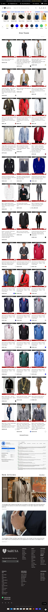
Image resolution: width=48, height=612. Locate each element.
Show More (41, 474)
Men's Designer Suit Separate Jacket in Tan (24, 89)
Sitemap (23, 552)
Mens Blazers (23, 577)
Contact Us (33, 550)
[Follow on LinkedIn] (11, 602)
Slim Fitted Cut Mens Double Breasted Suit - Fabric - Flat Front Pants (38, 263)
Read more (4, 509)
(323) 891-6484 (7, 599)
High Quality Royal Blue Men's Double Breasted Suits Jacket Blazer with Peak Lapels (39, 177)
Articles (32, 565)
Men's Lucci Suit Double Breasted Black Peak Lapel (23, 232)
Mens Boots (43, 550)
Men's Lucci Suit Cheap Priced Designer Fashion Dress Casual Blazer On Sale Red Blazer (24, 119)
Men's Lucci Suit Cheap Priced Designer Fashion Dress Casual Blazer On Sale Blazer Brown (9, 119)
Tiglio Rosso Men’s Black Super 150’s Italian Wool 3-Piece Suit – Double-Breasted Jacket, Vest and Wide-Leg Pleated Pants (24, 61)
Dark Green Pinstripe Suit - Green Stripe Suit (8, 60)
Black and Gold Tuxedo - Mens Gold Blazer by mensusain (24, 397)
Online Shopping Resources (24, 557)
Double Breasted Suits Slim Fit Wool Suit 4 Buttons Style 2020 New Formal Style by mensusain (39, 233)
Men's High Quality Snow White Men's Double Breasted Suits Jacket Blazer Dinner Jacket (9, 205)
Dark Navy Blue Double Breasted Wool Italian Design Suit (23, 204)
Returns (23, 550)
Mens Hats (42, 573)
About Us (33, 554)
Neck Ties (42, 576)
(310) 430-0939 (7, 597)
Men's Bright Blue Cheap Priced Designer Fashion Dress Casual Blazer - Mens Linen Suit (23, 147)
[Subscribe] (17, 561)
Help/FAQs (33, 567)
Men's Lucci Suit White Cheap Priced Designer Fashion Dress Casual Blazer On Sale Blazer (38, 90)
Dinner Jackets (24, 574)
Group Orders (33, 564)
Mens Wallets (43, 578)
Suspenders (43, 577)
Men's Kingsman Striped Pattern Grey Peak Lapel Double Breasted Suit (37, 204)
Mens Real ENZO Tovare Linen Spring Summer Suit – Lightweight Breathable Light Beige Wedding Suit (39, 61)
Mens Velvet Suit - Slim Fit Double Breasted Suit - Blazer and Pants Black (9, 397)
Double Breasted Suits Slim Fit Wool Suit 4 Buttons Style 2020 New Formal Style (9, 263)
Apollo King (43, 560)
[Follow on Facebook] (2, 602)
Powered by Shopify (28, 606)
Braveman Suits (43, 564)
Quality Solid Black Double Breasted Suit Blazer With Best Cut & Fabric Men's (9, 177)
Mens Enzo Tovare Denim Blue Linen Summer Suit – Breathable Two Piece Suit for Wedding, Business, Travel (9, 425)
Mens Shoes (43, 552)
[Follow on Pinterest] (8, 602)
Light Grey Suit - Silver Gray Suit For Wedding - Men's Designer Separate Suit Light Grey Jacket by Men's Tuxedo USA (9, 91)
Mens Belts (42, 574)
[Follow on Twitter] (5, 602)
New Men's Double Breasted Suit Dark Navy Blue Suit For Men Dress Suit (23, 177)
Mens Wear (43, 580)
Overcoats (23, 580)
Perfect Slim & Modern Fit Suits (4, 590)
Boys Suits (23, 578)
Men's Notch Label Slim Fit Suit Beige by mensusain (38, 397)
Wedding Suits (23, 576)
